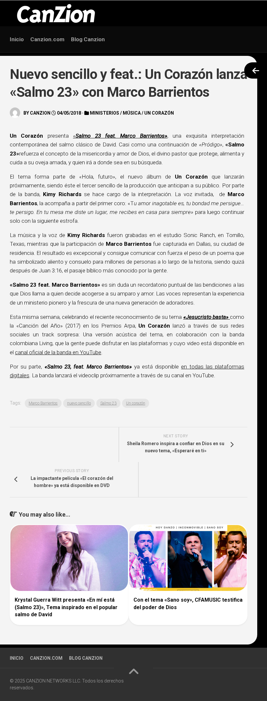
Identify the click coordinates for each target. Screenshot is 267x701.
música (132, 113)
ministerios (104, 113)
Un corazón (159, 113)
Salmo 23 (108, 403)
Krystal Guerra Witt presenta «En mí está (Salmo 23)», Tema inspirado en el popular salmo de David (66, 607)
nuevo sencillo (79, 403)
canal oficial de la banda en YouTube (58, 352)
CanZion (40, 113)
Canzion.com (47, 39)
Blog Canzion (88, 39)
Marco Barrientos (43, 403)
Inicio (17, 39)
